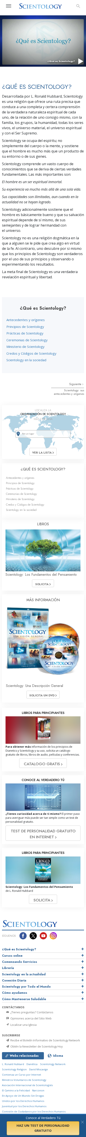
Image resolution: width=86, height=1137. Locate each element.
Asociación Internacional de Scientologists (27, 1085)
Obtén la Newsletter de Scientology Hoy (36, 1046)
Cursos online (12, 955)
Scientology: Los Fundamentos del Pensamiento (41, 574)
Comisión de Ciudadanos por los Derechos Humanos (33, 1111)
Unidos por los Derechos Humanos (23, 1101)
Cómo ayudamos (14, 992)
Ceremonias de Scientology (27, 340)
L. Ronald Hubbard (13, 1064)
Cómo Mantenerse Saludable (24, 999)
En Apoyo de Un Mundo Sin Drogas (23, 1095)
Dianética (31, 1064)
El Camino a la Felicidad (16, 1090)
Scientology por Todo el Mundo (26, 986)
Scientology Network (52, 1064)
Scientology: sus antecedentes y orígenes (69, 392)
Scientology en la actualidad (24, 974)
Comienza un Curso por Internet (21, 1074)
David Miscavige (38, 1069)
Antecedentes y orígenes (25, 320)
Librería (8, 968)
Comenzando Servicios (19, 962)
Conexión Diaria (14, 980)
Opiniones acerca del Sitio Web (31, 1018)
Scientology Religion (14, 1069)
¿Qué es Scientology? (19, 949)
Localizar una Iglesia (23, 1025)
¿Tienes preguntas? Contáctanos (31, 1012)
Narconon (38, 1090)
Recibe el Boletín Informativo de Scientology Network (45, 1040)
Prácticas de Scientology (24, 333)
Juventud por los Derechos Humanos (24, 1106)
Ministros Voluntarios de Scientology (24, 1080)
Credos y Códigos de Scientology (31, 353)
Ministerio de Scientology (25, 346)
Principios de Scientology (25, 326)
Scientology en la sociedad (26, 360)
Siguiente (75, 384)
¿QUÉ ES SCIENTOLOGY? (43, 469)
